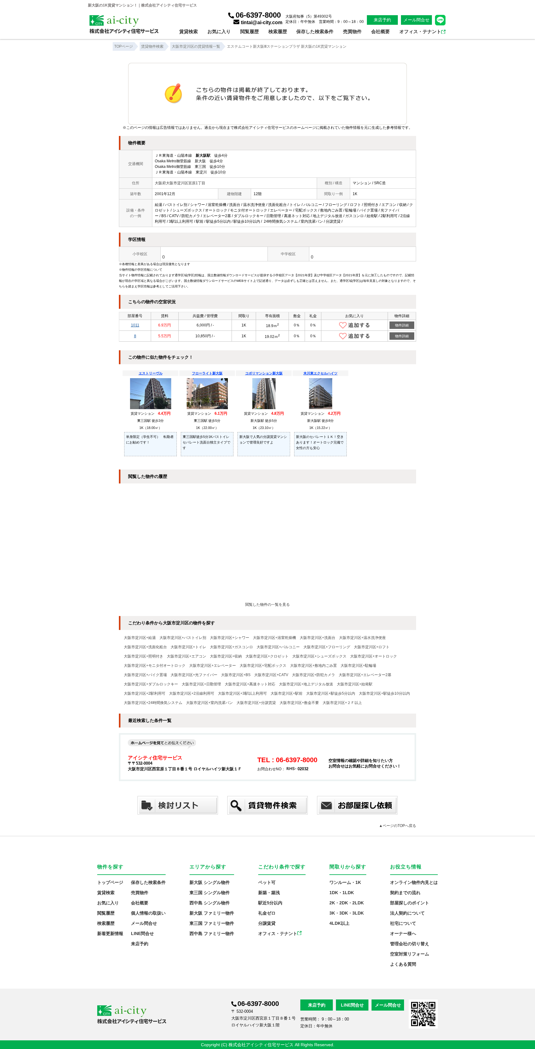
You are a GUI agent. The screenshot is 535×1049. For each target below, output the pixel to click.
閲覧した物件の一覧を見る (267, 604)
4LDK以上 (339, 923)
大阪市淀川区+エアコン (186, 656)
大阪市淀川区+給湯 (140, 638)
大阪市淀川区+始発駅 (354, 684)
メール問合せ (416, 19)
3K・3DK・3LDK (346, 913)
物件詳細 (402, 325)
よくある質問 (403, 964)
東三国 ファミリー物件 (211, 923)
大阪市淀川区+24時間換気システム (153, 703)
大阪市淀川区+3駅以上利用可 (242, 693)
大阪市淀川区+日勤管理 (201, 684)
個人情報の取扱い (148, 913)
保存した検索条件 (314, 31)
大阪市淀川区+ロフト (371, 647)
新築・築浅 (269, 892)
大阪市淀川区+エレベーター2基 (365, 675)
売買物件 (352, 31)
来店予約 (382, 19)
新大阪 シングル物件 (209, 882)
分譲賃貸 (267, 923)
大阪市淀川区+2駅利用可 (144, 693)
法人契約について (407, 913)
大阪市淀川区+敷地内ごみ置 (313, 665)
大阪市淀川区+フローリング (326, 647)
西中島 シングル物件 (209, 902)
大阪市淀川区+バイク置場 (145, 675)
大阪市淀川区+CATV (271, 675)
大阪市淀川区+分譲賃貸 (256, 703)
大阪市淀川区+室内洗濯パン (209, 703)
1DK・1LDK (341, 892)
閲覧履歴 (249, 31)
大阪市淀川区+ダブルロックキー (151, 684)
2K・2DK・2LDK (346, 902)
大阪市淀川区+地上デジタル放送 (306, 684)
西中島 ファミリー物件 (211, 933)
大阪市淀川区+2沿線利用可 (191, 693)
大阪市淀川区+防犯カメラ (313, 675)
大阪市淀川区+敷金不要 (299, 703)
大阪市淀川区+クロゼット (267, 656)
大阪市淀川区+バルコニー (278, 647)
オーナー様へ (403, 933)
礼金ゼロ (267, 913)
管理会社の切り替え (409, 943)
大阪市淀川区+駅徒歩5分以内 (330, 693)
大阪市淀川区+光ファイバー (194, 675)
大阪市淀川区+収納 (226, 656)
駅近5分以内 (270, 902)
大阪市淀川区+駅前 (286, 693)
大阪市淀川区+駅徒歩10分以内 (384, 693)
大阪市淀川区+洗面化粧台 (145, 647)
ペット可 (267, 882)
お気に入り (219, 31)
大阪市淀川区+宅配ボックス (263, 665)
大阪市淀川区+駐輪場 (358, 665)
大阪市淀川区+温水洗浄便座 (362, 638)
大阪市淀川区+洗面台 (317, 638)
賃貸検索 (188, 31)
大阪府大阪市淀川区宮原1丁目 (180, 183)
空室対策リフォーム (409, 953)
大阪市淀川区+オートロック (373, 656)
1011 (135, 325)
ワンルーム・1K (345, 882)
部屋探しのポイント (409, 902)
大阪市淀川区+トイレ (188, 647)
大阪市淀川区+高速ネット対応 (250, 684)
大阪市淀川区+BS (235, 675)
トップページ (110, 882)
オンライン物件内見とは (414, 882)
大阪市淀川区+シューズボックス (319, 656)
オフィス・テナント (420, 31)
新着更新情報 (110, 933)
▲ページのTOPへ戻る (397, 826)
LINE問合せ (142, 933)
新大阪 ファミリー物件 (211, 913)
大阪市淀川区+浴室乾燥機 (274, 638)
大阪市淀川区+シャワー (229, 638)
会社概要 (380, 31)
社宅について (403, 923)
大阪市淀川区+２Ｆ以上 (342, 703)
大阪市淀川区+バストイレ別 (182, 638)
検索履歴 (277, 31)
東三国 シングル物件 (209, 892)
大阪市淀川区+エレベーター (212, 665)
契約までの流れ (405, 892)
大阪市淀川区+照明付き (143, 656)
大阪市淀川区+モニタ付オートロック (154, 665)
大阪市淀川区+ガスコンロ (231, 647)
